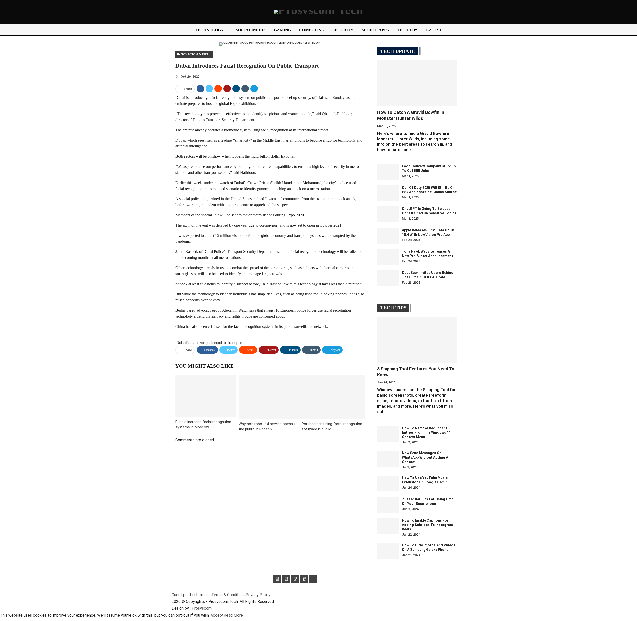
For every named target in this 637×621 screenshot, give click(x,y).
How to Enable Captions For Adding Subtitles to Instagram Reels (427, 524)
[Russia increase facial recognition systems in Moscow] (205, 396)
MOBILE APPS (375, 30)
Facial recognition (201, 342)
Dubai (181, 342)
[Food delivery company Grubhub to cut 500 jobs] (388, 172)
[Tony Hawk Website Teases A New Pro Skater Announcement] (388, 257)
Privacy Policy (258, 594)
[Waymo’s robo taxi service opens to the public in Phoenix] (270, 397)
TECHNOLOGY (209, 30)
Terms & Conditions (229, 594)
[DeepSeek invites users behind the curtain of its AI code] (388, 278)
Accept (217, 615)
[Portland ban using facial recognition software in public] (333, 397)
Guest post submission (192, 594)
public (222, 342)
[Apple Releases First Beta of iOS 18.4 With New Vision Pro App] (388, 236)
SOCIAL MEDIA (251, 30)
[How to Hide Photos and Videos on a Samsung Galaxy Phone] (388, 551)
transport (235, 342)
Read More (233, 615)
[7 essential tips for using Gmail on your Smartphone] (388, 505)
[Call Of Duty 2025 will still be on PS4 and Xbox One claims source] (388, 193)
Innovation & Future (195, 54)
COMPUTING (311, 30)
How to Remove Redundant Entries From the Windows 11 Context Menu (426, 432)
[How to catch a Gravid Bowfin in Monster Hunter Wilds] (417, 83)
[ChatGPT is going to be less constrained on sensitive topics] (388, 214)
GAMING (282, 30)
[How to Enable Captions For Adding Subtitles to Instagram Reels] (388, 526)
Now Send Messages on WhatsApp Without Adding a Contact (425, 457)
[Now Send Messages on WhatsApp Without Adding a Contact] (388, 459)
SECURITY (343, 30)
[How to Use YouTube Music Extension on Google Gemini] (388, 483)
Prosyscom (202, 608)
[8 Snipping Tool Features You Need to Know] (417, 340)
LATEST (434, 30)
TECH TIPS (407, 30)
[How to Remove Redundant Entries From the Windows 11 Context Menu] (388, 434)
